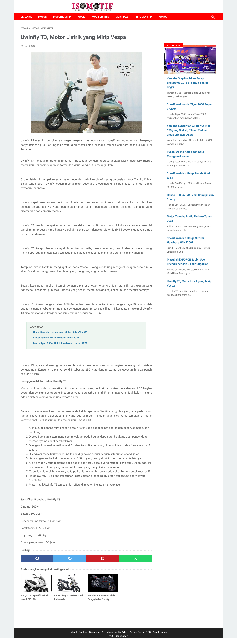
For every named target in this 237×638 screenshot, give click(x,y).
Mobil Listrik (100, 16)
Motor (42, 16)
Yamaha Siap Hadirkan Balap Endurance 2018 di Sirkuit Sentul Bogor (187, 83)
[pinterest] (102, 558)
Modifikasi (122, 16)
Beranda (26, 16)
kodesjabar (122, 636)
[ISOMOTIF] (94, 6)
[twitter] (69, 558)
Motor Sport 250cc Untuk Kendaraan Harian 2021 (60, 343)
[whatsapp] (135, 558)
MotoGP (164, 16)
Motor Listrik (62, 16)
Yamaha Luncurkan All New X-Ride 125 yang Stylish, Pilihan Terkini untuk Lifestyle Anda (188, 130)
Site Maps (107, 632)
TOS (148, 632)
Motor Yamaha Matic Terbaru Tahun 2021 (56, 337)
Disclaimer (94, 632)
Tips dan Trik (144, 16)
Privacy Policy (136, 632)
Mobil (81, 16)
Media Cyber (121, 632)
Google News (159, 632)
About (73, 632)
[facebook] (37, 558)
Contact (83, 632)
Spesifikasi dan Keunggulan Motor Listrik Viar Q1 (60, 332)
